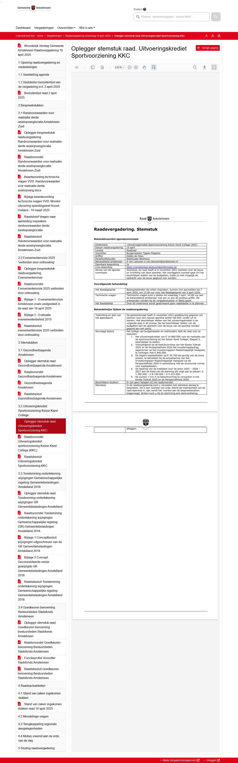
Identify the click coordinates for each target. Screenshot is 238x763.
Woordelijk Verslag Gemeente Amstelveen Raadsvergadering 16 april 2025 (41, 50)
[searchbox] (172, 16)
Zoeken (138, 9)
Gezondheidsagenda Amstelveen (35, 385)
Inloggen (211, 760)
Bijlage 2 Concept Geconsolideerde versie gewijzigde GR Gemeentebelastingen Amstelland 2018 (40, 566)
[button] (216, 16)
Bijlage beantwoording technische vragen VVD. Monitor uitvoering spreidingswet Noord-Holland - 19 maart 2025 (39, 203)
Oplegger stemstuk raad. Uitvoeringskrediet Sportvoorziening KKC (37, 426)
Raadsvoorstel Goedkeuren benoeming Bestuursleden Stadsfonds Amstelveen (39, 647)
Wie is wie (86, 27)
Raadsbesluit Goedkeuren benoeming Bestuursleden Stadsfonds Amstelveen (38, 673)
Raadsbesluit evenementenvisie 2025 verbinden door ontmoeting (40, 330)
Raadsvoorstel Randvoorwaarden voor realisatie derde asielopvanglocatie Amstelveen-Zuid (40, 163)
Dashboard (23, 27)
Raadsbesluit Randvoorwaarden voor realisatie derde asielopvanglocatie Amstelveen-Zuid (40, 243)
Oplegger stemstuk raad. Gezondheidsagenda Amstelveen (40, 363)
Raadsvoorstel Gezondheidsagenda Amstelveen (40, 374)
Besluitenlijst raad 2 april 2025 (37, 95)
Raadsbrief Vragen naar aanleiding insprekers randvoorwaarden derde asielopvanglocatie (37, 223)
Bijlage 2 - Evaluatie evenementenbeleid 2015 (35, 317)
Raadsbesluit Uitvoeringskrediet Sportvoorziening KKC (32, 461)
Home (40, 36)
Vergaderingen (44, 27)
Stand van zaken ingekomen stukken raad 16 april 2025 (40, 706)
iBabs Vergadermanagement (179, 760)
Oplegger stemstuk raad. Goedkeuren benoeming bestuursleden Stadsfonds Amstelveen (37, 629)
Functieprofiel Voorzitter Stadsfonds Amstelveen (36, 660)
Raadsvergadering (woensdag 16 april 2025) (88, 36)
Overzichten (65, 27)
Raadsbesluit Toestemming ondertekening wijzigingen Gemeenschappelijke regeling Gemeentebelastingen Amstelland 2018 (40, 590)
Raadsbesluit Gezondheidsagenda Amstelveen (40, 396)
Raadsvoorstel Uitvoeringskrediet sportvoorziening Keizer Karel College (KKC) (37, 443)
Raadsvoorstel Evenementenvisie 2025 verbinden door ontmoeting (41, 288)
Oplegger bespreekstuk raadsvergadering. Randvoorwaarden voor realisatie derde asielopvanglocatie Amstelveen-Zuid (40, 141)
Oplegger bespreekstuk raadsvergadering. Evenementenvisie (36, 273)
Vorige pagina (209, 47)
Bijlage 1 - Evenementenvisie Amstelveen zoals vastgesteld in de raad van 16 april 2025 (40, 304)
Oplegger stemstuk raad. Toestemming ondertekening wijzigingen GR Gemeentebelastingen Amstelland (40, 500)
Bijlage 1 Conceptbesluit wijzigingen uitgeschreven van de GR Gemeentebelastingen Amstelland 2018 (40, 544)
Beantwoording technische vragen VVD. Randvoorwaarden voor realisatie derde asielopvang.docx (39, 183)
